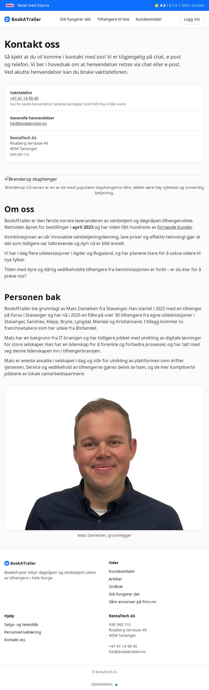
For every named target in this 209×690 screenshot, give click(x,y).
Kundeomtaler (149, 19)
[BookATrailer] (23, 19)
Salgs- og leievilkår (21, 624)
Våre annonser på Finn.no (132, 601)
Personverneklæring (22, 632)
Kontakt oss (14, 639)
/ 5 (179, 5)
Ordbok (115, 586)
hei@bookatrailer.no (28, 123)
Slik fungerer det (75, 19)
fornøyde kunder (174, 227)
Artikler (115, 578)
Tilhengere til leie (113, 19)
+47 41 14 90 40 (24, 98)
